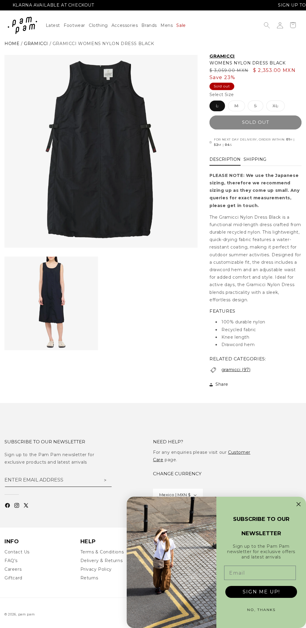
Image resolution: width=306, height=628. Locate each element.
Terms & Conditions (102, 552)
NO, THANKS (261, 609)
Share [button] (221, 384)
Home (11, 43)
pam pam (26, 614)
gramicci (36, 43)
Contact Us (17, 552)
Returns (89, 578)
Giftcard (13, 578)
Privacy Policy (96, 569)
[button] (100, 25)
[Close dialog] (298, 504)
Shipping (255, 159)
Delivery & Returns (101, 560)
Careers (13, 569)
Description (225, 159)
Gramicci (222, 56)
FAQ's (11, 560)
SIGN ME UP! (261, 592)
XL (279, 107)
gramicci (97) (236, 369)
